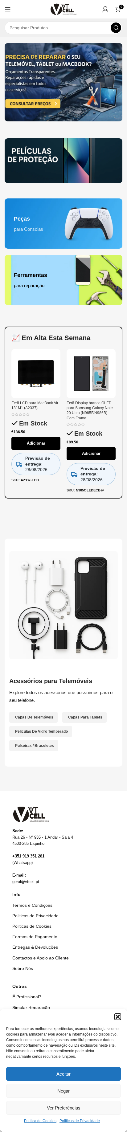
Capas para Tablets (85, 717)
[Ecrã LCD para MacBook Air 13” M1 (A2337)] (35, 373)
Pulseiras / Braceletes (34, 745)
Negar (63, 1090)
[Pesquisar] (116, 27)
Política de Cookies (40, 1121)
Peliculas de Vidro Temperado (41, 731)
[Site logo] (63, 8)
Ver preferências (63, 1107)
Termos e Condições (32, 905)
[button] (118, 1017)
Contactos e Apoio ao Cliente (40, 957)
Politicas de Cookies (31, 926)
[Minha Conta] (105, 9)
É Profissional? (26, 996)
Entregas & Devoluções (35, 947)
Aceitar (63, 1074)
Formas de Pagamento (34, 936)
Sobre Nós (22, 968)
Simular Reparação (31, 1007)
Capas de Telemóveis (34, 717)
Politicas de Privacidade (79, 1121)
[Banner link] (63, 160)
